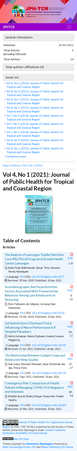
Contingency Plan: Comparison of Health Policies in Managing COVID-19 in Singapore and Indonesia (34, 387)
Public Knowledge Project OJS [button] (19, 447)
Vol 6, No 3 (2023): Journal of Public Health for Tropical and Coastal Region (35, 142)
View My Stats (21, 438)
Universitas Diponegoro (39, 443)
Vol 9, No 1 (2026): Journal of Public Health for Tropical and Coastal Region (35, 85)
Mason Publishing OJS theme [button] (57, 447)
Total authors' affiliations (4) (24, 67)
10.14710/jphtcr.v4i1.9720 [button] (48, 313)
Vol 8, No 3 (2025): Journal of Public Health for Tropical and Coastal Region (35, 93)
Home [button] (6, 165)
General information (19, 37)
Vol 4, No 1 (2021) (32, 165)
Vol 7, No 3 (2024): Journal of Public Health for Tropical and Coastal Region (34, 117)
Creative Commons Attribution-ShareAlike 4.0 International (34, 431)
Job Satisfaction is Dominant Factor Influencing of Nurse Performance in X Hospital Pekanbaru (30, 327)
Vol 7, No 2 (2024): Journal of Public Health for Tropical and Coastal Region (34, 125)
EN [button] (22, 276)
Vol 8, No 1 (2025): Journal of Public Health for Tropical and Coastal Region (35, 109)
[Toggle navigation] (69, 27)
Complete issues (16, 156)
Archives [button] (15, 165)
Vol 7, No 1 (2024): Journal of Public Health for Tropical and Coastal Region (34, 134)
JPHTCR (9, 27)
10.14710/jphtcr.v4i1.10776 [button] (49, 373)
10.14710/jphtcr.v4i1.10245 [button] (49, 345)
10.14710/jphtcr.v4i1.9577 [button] (48, 276)
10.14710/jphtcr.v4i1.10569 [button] (49, 405)
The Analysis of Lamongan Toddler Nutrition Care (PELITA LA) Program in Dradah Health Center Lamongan (34, 259)
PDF (70, 258)
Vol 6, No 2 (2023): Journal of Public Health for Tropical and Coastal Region (35, 150)
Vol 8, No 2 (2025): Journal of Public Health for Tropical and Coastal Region (35, 101)
